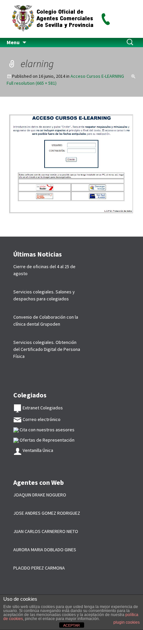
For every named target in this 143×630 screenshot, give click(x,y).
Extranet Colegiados (42, 408)
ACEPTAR (71, 625)
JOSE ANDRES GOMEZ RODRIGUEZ (46, 513)
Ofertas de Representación (46, 440)
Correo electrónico (41, 419)
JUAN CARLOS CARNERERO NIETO (45, 531)
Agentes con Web (38, 482)
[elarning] (71, 166)
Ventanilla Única (37, 450)
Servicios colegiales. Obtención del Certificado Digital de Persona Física (46, 349)
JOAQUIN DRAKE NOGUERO (39, 495)
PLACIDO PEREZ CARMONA (39, 568)
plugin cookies (126, 622)
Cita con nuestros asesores (46, 430)
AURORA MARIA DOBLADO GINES (44, 550)
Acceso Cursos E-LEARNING (97, 76)
